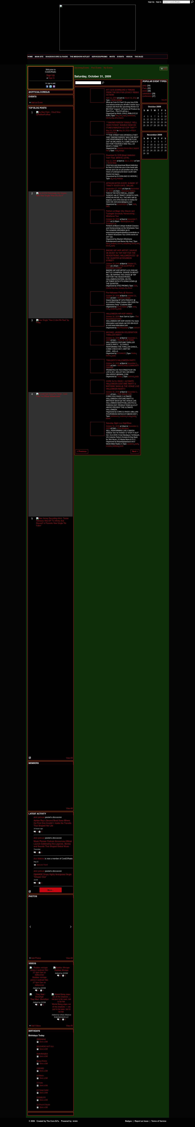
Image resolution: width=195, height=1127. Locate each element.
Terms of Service (158, 1121)
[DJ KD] (45, 777)
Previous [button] (30, 926)
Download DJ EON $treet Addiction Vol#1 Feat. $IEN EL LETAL (120, 156)
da (126, 288)
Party (144, 88)
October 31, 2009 (112, 317)
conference (147, 96)
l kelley (119, 377)
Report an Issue (141, 1121)
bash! (108, 418)
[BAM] (52, 801)
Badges (128, 1121)
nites (108, 206)
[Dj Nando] (59, 785)
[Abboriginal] (31, 1041)
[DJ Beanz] (38, 777)
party (113, 246)
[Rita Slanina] (31, 793)
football (113, 243)
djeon (108, 118)
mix (120, 116)
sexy (134, 307)
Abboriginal (41, 1039)
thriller (133, 353)
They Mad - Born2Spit (39, 999)
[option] (50, 926)
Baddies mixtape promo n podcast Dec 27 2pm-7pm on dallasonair (39, 981)
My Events (108, 68)
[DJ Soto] (31, 1084)
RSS (30, 758)
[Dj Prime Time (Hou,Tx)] (38, 801)
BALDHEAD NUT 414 (45, 1046)
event (108, 288)
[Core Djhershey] (66, 801)
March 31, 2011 (131, 98)
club (116, 151)
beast (130, 288)
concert (137, 328)
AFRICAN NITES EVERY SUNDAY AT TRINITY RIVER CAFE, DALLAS (122, 184)
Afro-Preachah (122, 328)
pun (116, 118)
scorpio (109, 446)
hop (115, 288)
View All (69, 758)
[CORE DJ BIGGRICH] (52, 777)
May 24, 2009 (111, 131)
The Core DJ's (53, 1121)
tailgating (127, 243)
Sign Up (151, 2)
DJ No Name (122, 307)
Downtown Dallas (128, 191)
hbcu (108, 243)
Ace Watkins (39, 859)
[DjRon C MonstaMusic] (52, 793)
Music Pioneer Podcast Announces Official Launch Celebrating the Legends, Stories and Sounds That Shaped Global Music (53, 844)
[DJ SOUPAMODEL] (45, 801)
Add (165, 69)
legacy (121, 118)
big (112, 118)
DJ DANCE (121, 353)
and (137, 243)
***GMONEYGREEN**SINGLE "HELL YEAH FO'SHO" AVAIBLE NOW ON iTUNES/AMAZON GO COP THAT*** (121, 125)
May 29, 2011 (124, 131)
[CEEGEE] (31, 1070)
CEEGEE (40, 1068)
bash (121, 446)
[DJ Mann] (31, 1077)
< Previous (82, 451)
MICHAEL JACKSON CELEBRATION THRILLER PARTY (121, 333)
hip (112, 288)
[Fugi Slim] (45, 770)
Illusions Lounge (124, 298)
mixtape (120, 179)
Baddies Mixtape (61, 970)
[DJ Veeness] (66, 770)
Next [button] (71, 926)
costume (113, 309)
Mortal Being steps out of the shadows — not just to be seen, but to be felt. (61, 1008)
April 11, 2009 (111, 98)
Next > (135, 451)
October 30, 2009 (112, 219)
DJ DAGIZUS (122, 204)
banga (121, 151)
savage (121, 288)
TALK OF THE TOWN (126, 340)
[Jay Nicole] (45, 793)
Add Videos (36, 1026)
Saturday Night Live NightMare (118, 423)
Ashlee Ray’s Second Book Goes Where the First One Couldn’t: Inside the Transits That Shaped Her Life (52, 823)
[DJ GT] (52, 785)
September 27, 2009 (114, 189)
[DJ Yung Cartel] (31, 1091)
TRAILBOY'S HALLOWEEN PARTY (120, 360)
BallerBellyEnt (42, 1054)
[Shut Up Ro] (66, 793)
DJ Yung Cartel (42, 1090)
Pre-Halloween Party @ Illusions (119, 292)
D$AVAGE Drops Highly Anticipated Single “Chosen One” (53, 875)
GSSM (43, 988)
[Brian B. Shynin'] (45, 785)
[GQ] (38, 785)
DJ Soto (40, 1083)
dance (108, 356)
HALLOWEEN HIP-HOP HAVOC (119, 313)
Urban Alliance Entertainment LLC (62, 1016)
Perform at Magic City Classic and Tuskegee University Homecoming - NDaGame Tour (120, 213)
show (133, 243)
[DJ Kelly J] (31, 770)
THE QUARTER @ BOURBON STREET (120, 267)
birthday (116, 446)
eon (114, 179)
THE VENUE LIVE (125, 394)
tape (124, 116)
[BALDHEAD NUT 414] (31, 1048)
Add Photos (36, 958)
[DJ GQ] (59, 801)
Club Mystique (123, 428)
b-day (129, 416)
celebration (146, 93)
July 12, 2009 (111, 161)
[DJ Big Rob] (31, 801)
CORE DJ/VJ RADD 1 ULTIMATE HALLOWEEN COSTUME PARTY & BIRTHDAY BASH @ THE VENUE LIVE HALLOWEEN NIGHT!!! (122, 385)
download (131, 116)
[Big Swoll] (59, 770)
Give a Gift (44, 1042)
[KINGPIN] (38, 793)
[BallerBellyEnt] (31, 1055)
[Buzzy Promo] (31, 1062)
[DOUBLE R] (31, 1099)
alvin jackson (39, 817)
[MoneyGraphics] (59, 793)
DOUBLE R (41, 1097)
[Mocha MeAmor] (66, 785)
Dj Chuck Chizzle (43, 1105)
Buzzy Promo (42, 1061)
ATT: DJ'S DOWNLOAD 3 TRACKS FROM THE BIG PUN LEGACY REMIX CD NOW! (122, 92)
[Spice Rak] (31, 785)
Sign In (158, 2)
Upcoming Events (81, 68)
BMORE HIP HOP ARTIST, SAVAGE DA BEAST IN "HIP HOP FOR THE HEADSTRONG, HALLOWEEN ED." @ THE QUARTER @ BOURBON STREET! (122, 255)
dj (111, 179)
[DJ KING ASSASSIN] (66, 777)
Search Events (103, 82)
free (117, 116)
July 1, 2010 (129, 161)
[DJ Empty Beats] (59, 777)
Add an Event (37, 102)
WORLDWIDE (116, 100)
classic (120, 243)
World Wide (111, 163)
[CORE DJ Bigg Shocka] (31, 777)
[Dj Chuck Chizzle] (31, 1106)
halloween (115, 416)
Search (192, 2)
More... (51, 890)
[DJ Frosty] (38, 770)
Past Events (96, 68)
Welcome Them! (42, 865)
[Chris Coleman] (52, 770)
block (108, 246)
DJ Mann (40, 1076)
